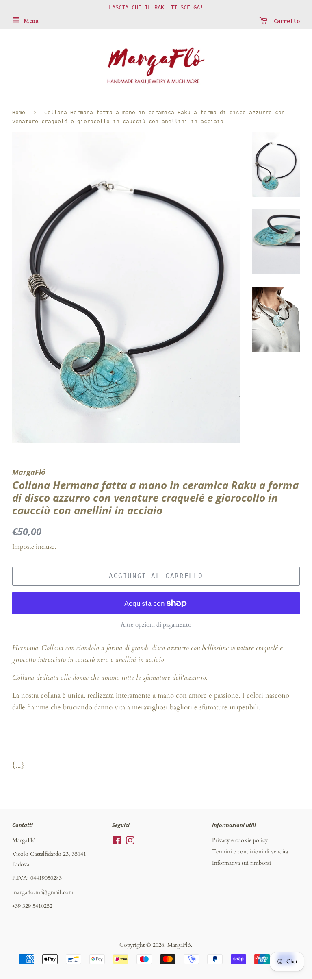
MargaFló (179, 945)
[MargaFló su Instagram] (130, 842)
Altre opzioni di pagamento (156, 624)
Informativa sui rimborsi (241, 863)
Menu (30, 21)
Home (18, 112)
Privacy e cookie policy (240, 840)
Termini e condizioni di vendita (250, 851)
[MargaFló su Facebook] (116, 842)
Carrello (285, 20)
